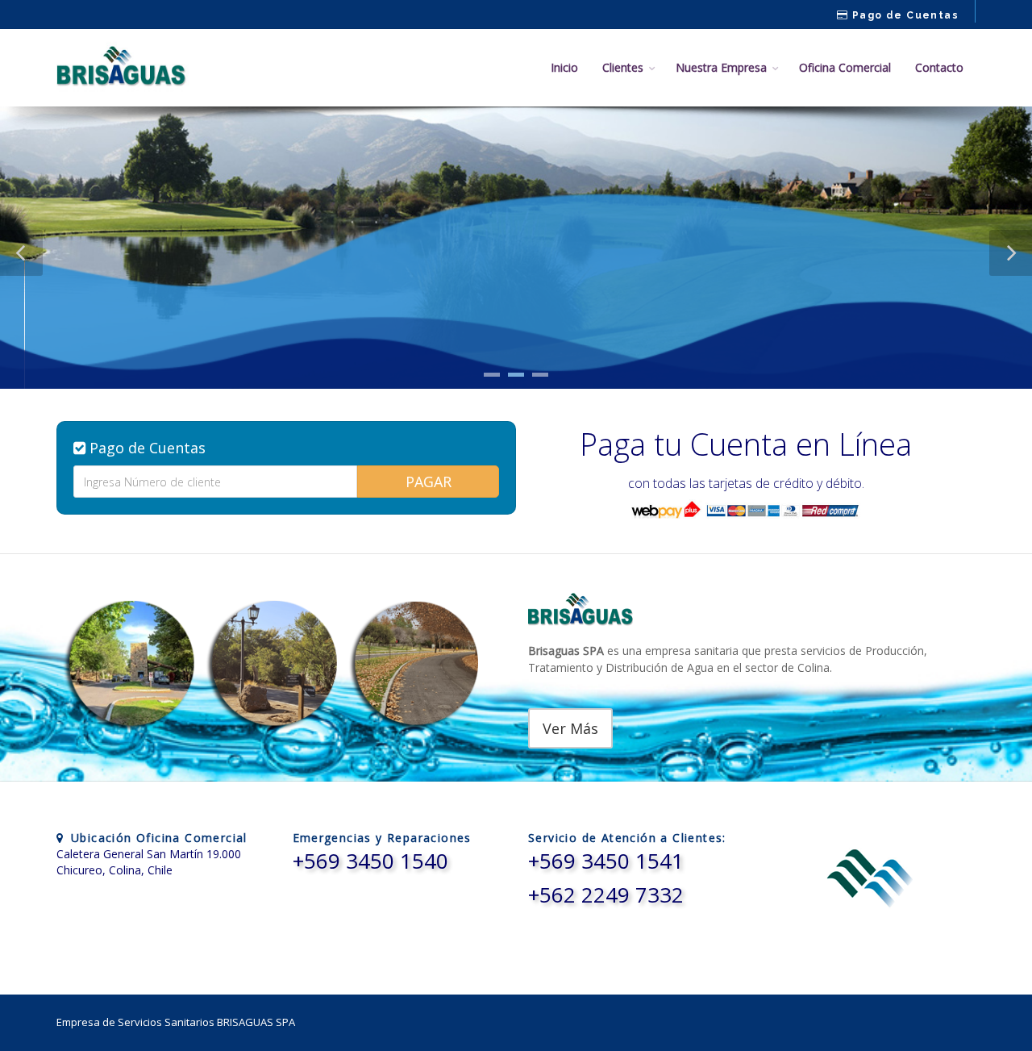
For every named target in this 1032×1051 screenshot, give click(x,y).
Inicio (564, 67)
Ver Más (570, 728)
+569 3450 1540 (370, 860)
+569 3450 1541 (606, 860)
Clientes (622, 67)
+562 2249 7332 (606, 894)
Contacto (939, 67)
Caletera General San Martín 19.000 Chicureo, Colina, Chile (148, 862)
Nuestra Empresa (721, 67)
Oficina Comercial (845, 67)
